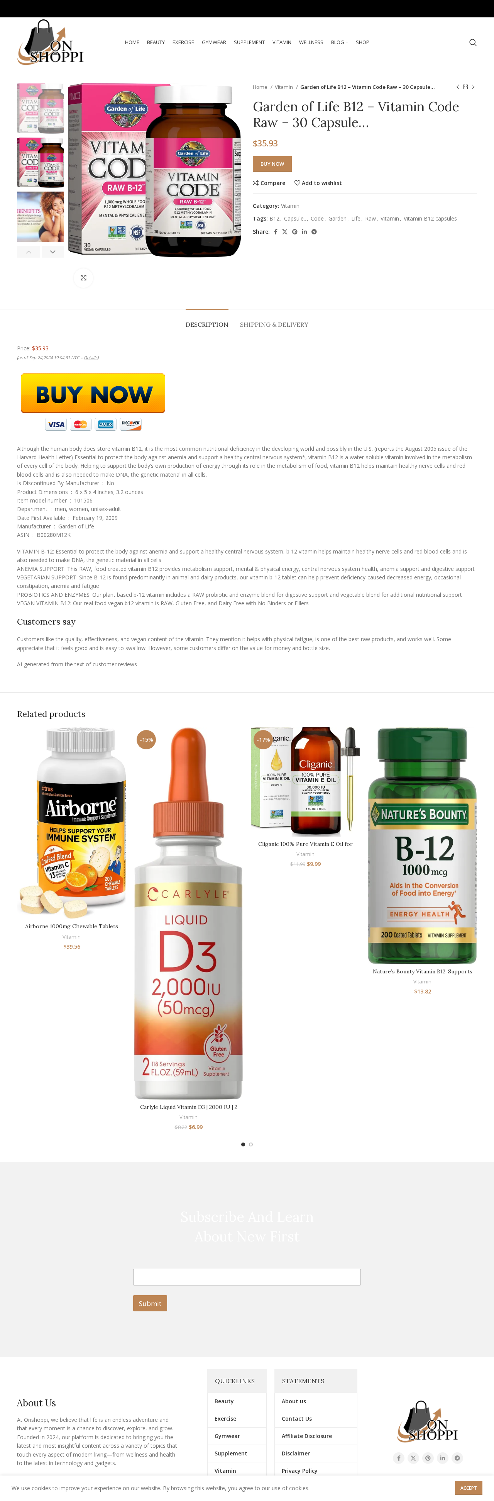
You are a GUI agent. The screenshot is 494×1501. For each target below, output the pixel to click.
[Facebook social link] (427, 9)
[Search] (473, 42)
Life (355, 218)
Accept (468, 1488)
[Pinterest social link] (449, 9)
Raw (370, 218)
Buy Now (272, 163)
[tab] (207, 321)
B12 (274, 218)
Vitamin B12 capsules (430, 218)
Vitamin (284, 86)
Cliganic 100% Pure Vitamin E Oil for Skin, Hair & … (305, 847)
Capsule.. (295, 218)
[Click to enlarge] (83, 278)
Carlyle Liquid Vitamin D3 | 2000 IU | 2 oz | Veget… (188, 1111)
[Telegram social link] (471, 9)
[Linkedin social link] (460, 9)
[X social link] (438, 9)
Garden (337, 218)
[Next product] (473, 87)
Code (317, 218)
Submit (150, 1303)
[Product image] (71, 823)
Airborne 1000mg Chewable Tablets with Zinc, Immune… (71, 930)
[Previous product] (458, 87)
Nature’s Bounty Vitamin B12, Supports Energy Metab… (422, 975)
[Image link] (428, 1421)
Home (261, 86)
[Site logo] (51, 42)
